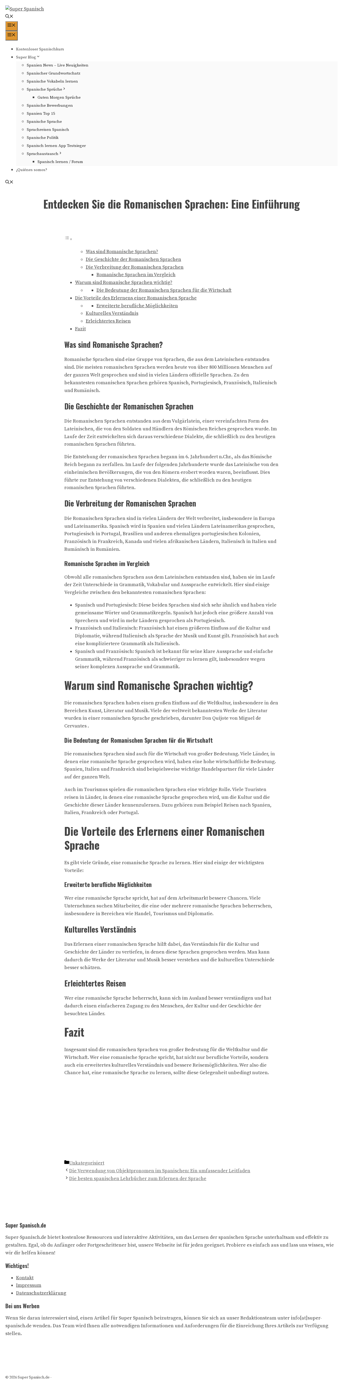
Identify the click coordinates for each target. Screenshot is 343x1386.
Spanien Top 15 (41, 113)
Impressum (28, 1285)
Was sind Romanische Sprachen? (122, 252)
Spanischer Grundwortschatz (53, 73)
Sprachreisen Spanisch (48, 129)
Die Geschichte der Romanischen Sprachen (133, 259)
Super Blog (26, 57)
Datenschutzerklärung (41, 1293)
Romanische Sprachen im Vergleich (136, 275)
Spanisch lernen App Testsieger (56, 145)
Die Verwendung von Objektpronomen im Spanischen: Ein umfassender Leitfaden (159, 1171)
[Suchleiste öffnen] (9, 17)
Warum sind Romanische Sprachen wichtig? (123, 282)
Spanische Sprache (44, 121)
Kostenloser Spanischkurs (40, 49)
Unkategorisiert (86, 1163)
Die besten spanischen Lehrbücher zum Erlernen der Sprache (137, 1179)
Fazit (80, 329)
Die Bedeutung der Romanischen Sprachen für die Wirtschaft (164, 290)
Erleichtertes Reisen (108, 321)
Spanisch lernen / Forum (60, 161)
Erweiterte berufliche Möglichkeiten (137, 306)
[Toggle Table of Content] (68, 239)
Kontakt (24, 1278)
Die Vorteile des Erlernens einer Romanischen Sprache (136, 298)
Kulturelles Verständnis (112, 313)
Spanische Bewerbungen (50, 105)
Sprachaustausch (42, 153)
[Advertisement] (171, 1119)
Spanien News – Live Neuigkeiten (57, 65)
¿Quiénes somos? (31, 169)
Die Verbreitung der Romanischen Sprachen (135, 267)
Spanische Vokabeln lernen (52, 81)
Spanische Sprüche (44, 89)
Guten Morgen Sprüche (59, 97)
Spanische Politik (42, 137)
